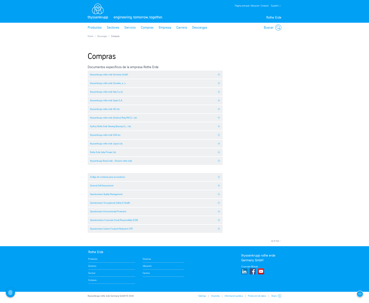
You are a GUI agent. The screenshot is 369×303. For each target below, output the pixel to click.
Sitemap (202, 296)
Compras (147, 27)
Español (274, 5)
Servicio (130, 27)
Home (90, 36)
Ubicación (255, 5)
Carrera (181, 27)
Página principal (242, 5)
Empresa (165, 27)
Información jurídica (234, 296)
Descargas (199, 27)
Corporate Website (249, 266)
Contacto (265, 5)
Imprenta (215, 296)
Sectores (113, 27)
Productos (95, 27)
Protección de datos (257, 296)
